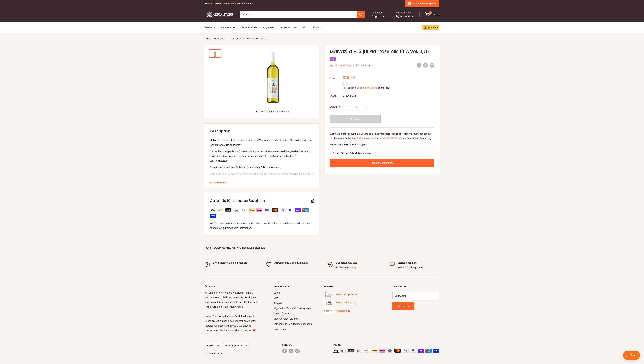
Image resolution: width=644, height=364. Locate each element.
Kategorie (226, 27)
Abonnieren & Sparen (424, 3)
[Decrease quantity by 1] (346, 106)
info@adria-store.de (366, 138)
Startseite (210, 27)
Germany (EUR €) (233, 345)
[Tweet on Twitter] (425, 65)
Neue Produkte (249, 27)
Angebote (268, 27)
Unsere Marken (288, 27)
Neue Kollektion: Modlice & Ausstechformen (229, 3)
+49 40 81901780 (388, 138)
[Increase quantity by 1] (366, 106)
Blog (304, 27)
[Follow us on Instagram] (291, 351)
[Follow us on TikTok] (297, 351)
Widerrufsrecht (281, 313)
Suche (276, 292)
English (209, 345)
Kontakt (317, 27)
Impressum (279, 329)
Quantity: (335, 106)
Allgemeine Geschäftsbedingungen (292, 308)
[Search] (361, 14)
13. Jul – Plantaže (340, 65)
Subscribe (403, 306)
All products (219, 38)
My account (403, 16)
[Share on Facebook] (419, 65)
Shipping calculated (367, 87)
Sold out (355, 119)
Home (207, 38)
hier (354, 267)
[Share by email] (432, 65)
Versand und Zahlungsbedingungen (292, 323)
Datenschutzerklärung (285, 318)
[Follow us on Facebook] (284, 351)
